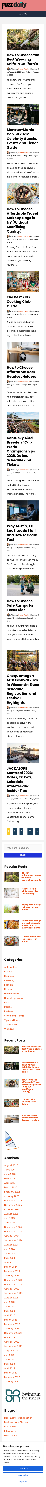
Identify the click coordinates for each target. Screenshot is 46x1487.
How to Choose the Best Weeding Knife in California (23, 59)
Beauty (8, 971)
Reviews (8, 1011)
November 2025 (13, 1205)
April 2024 (9, 1262)
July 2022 (9, 1355)
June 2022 (10, 1359)
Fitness (8, 989)
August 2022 (11, 1350)
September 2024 (13, 1240)
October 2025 (12, 1209)
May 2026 (9, 1178)
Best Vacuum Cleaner (16, 1422)
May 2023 (9, 1310)
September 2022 (13, 1346)
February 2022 (12, 1377)
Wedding (9, 1028)
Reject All (23, 1482)
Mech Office (10, 1435)
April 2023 (9, 1315)
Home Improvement (15, 998)
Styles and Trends (14, 1015)
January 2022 (11, 1381)
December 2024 (13, 1227)
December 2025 (13, 1200)
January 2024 (11, 1275)
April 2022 (9, 1368)
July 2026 (9, 1169)
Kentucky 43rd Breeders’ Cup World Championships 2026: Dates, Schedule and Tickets (21, 451)
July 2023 (9, 1302)
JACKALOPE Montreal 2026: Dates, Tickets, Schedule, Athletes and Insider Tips (20, 779)
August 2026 (11, 1165)
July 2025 (9, 1218)
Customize (23, 1475)
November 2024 (13, 1231)
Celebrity (9, 980)
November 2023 (13, 1284)
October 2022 (11, 1341)
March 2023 (10, 1319)
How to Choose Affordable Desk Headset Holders (21, 372)
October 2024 (12, 1235)
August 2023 (11, 1297)
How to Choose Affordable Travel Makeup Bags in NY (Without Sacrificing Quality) (22, 220)
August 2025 (11, 1213)
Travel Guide (11, 1024)
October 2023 (11, 1288)
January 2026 (11, 1196)
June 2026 (10, 1174)
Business (9, 976)
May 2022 (9, 1363)
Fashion (8, 984)
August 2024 (11, 1244)
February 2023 (12, 1324)
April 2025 (9, 1222)
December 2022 (13, 1332)
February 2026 (12, 1191)
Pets (6, 1002)
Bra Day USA (11, 1426)
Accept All (23, 1468)
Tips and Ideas (12, 1020)
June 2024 (10, 1253)
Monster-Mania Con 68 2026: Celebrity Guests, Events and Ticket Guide (22, 138)
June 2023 (10, 1306)
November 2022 (13, 1337)
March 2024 (10, 1266)
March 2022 (10, 1372)
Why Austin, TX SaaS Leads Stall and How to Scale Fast (22, 533)
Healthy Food (11, 993)
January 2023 (11, 1328)
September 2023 (13, 1293)
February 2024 (12, 1271)
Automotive (10, 967)
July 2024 (9, 1249)
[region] (23, 1464)
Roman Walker (24, 69)
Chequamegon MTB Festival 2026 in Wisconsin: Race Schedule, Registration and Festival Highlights (23, 689)
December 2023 (13, 1280)
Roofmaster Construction (18, 1417)
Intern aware (11, 1431)
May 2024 (9, 1257)
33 (30, 831)
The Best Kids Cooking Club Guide (19, 302)
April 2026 (9, 1182)
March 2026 (10, 1187)
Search (23, 855)
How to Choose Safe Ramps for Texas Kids (20, 605)
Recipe (8, 1006)
